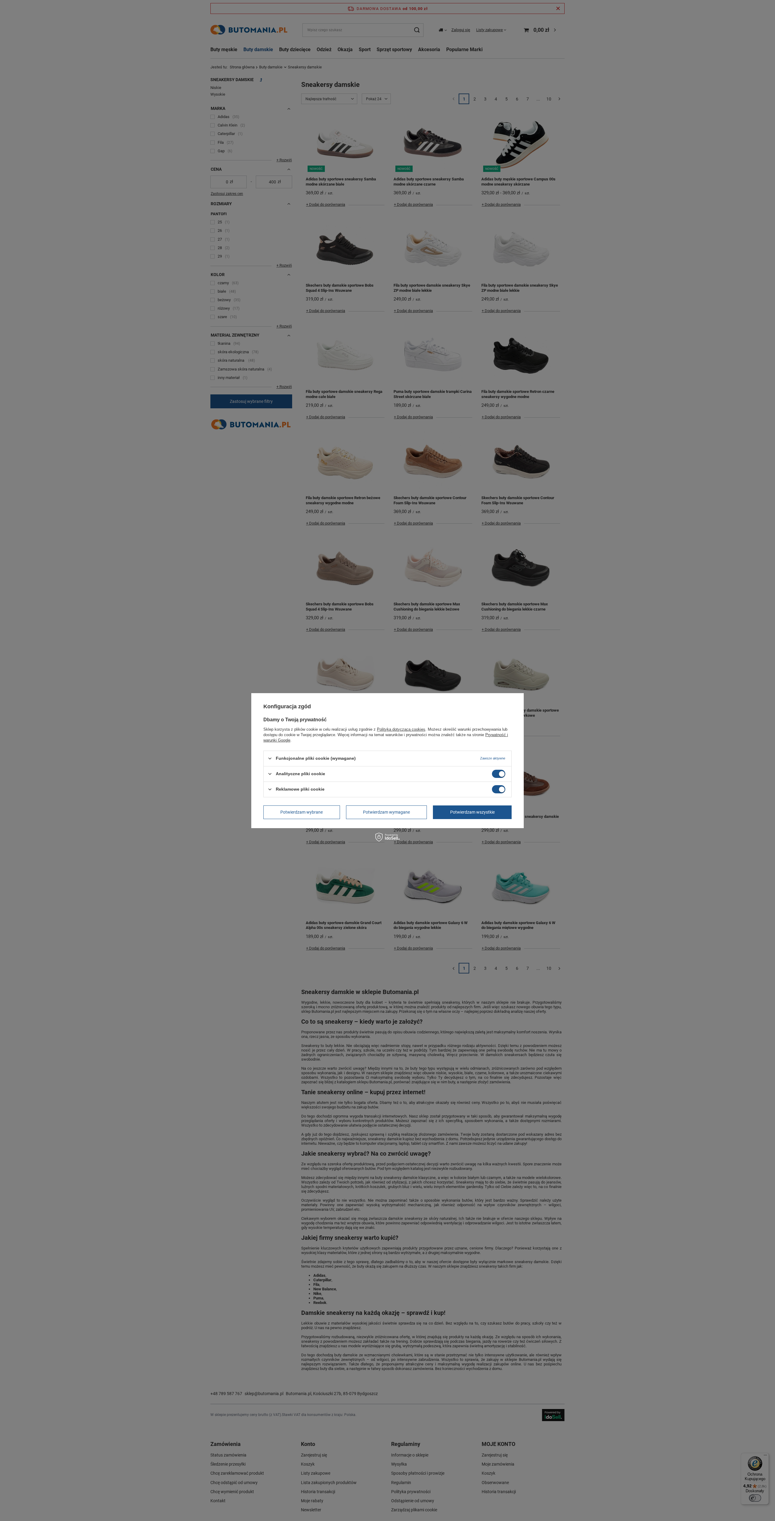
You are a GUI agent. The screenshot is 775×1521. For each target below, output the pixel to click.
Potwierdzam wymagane (386, 812)
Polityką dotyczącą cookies (401, 729)
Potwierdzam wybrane (301, 812)
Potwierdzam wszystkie (472, 812)
